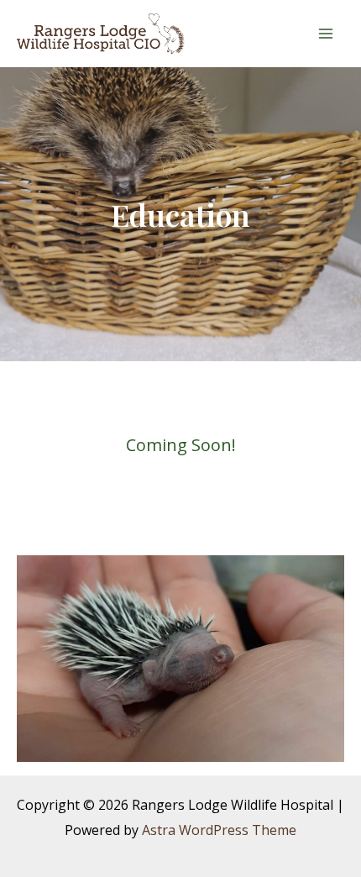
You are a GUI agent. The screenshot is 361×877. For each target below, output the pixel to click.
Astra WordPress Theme (219, 830)
